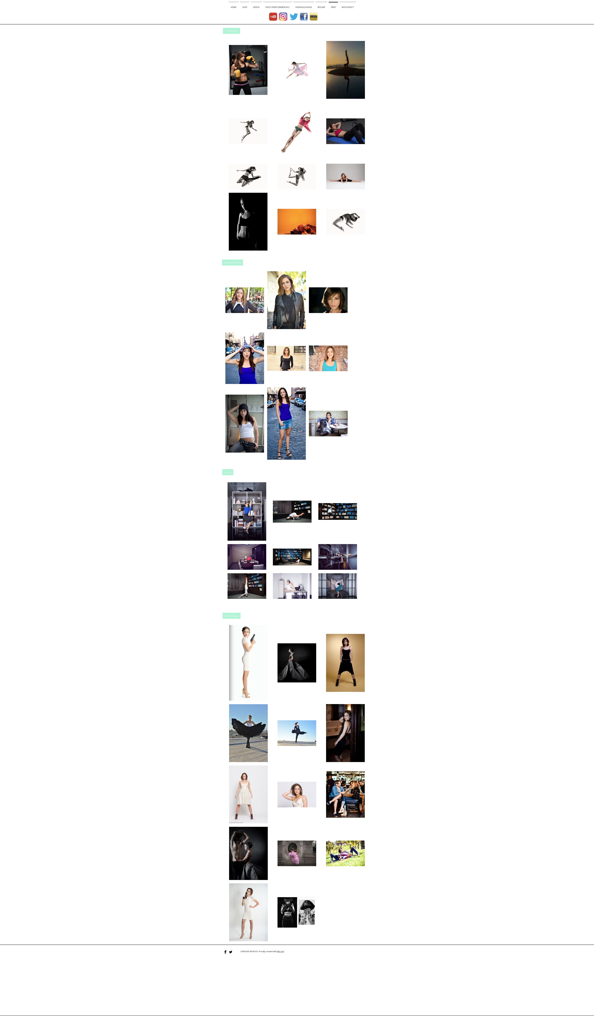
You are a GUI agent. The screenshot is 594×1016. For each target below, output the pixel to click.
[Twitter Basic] (230, 952)
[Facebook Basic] (225, 952)
